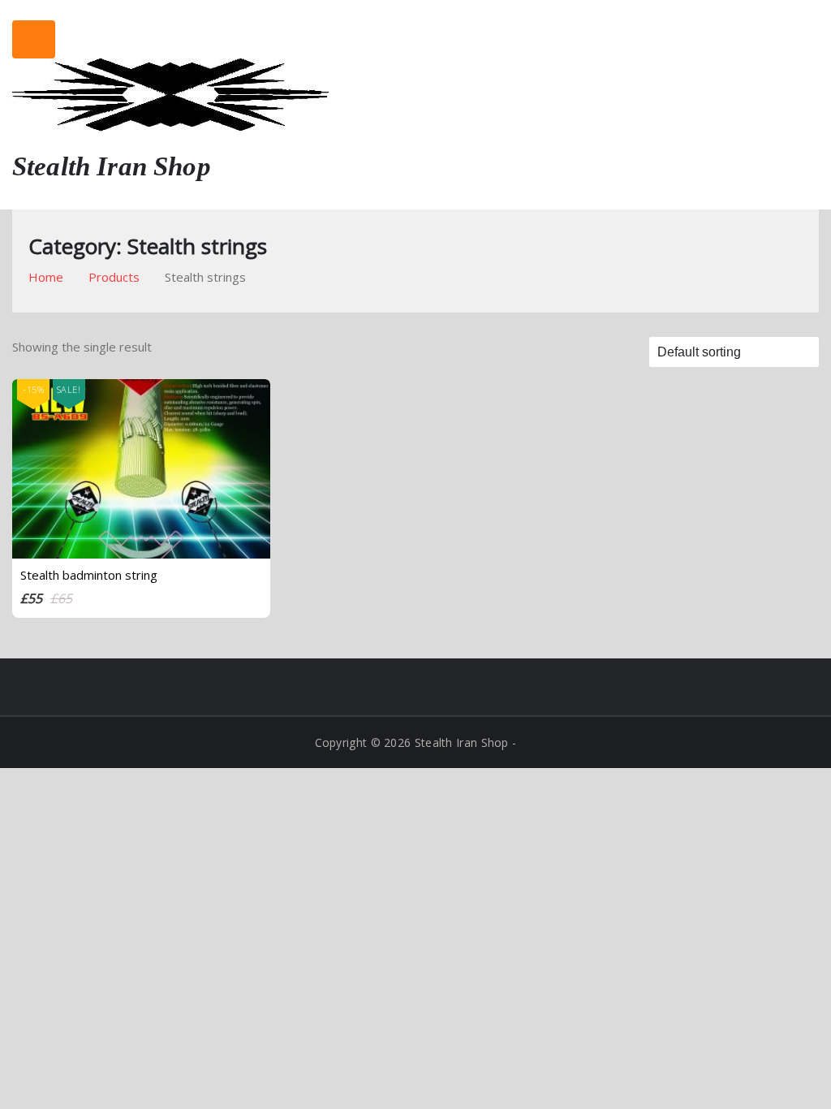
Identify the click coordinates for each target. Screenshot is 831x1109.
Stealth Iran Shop (111, 166)
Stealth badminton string (88, 575)
